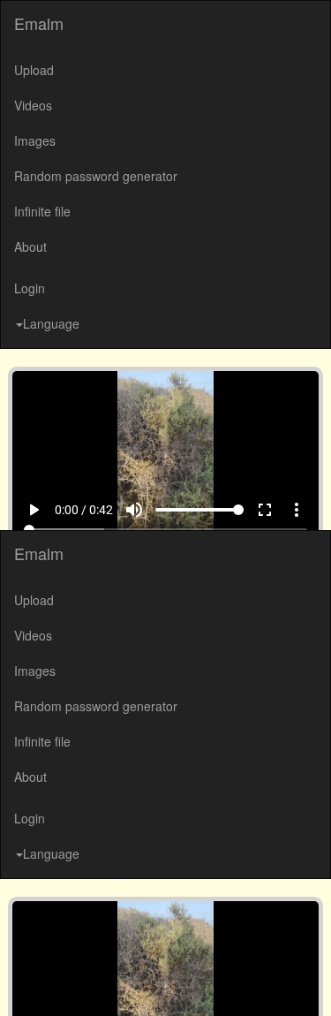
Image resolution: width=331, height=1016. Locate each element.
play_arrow (23, 982)
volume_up (146, 982)
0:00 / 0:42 (73, 982)
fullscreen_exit (277, 982)
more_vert (309, 982)
